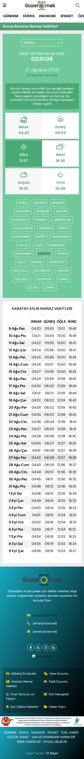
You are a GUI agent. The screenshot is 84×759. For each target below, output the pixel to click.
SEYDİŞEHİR (42, 271)
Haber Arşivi (57, 707)
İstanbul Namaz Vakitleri (19, 683)
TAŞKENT (63, 271)
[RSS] (53, 647)
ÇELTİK (32, 287)
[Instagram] (45, 647)
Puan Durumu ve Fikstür (20, 696)
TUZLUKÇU (21, 279)
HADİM (40, 237)
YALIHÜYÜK (44, 279)
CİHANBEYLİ (19, 220)
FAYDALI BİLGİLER (55, 742)
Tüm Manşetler (59, 694)
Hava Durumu (58, 674)
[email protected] (45, 615)
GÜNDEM (10, 16)
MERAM (37, 262)
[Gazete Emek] (40, 5)
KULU (21, 262)
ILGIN (38, 245)
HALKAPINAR (61, 237)
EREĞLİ (64, 228)
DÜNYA (28, 16)
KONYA (62, 254)
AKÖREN (39, 203)
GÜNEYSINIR (21, 237)
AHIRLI (22, 203)
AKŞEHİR (58, 203)
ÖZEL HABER (69, 733)
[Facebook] (30, 647)
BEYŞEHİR (42, 211)
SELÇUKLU (20, 271)
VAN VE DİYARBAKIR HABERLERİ (53, 737)
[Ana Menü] (5, 5)
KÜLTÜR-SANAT (18, 737)
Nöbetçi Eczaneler (23, 674)
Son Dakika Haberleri (24, 707)
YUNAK (63, 279)
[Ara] (77, 5)
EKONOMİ (47, 16)
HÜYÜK (23, 245)
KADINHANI (56, 245)
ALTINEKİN (23, 211)
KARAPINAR (23, 254)
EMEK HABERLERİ (29, 742)
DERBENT (40, 220)
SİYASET (66, 16)
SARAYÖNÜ (57, 262)
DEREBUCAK (62, 220)
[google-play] (42, 657)
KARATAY (44, 254)
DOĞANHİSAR (23, 228)
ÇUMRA (49, 287)
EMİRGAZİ (46, 228)
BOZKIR (61, 211)
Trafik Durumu (58, 681)
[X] (38, 647)
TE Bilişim (52, 753)
